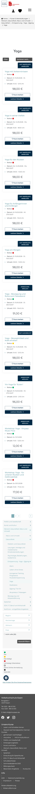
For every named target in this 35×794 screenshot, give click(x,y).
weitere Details (16, 99)
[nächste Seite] (30, 516)
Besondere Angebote (11, 769)
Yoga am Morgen (12, 250)
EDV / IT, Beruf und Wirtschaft (14, 605)
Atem (12, 566)
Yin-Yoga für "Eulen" (14, 384)
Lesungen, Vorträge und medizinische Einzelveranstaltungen (16, 550)
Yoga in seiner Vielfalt (14, 115)
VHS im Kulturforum (22, 737)
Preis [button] (7, 630)
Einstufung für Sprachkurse (13, 755)
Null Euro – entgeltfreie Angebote (16, 609)
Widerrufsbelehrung (8, 785)
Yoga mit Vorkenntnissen (16, 71)
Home (5, 18)
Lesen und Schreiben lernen (14, 727)
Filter (6, 59)
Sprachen (7, 602)
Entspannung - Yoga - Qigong (23, 23)
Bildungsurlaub (9, 766)
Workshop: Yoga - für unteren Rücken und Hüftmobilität (14, 474)
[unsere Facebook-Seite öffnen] (2, 717)
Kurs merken (18, 95)
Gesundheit (5, 23)
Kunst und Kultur (10, 525)
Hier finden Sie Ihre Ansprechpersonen (17, 682)
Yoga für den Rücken (14, 160)
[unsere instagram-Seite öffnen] (13, 717)
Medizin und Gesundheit (17, 544)
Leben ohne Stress (16, 570)
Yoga (5, 25)
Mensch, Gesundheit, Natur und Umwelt (16, 21)
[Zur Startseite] (10, 3)
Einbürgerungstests (11, 743)
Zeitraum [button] (8, 625)
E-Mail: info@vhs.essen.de (10, 712)
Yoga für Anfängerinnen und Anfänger (16, 205)
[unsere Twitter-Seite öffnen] (8, 717)
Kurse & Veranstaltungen (19, 18)
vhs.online (7, 737)
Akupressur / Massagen (18, 592)
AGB (2, 778)
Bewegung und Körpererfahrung (14, 597)
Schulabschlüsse (10, 761)
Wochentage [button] (10, 620)
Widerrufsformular (9, 788)
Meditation (13, 585)
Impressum (7, 781)
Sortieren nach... (23, 59)
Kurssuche (27, 769)
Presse (17, 781)
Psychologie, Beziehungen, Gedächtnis (17, 557)
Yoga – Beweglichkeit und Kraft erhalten (17, 339)
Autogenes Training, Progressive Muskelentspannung (17, 576)
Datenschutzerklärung (16, 778)
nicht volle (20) (11, 634)
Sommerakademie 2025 (12, 763)
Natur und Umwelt (13, 536)
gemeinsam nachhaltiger (13, 735)
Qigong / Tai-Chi (15, 589)
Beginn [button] (8, 615)
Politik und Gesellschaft (12, 522)
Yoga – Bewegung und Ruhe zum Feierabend (15, 295)
